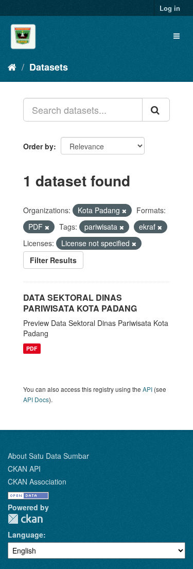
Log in (170, 8)
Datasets (48, 67)
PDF (31, 348)
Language (25, 534)
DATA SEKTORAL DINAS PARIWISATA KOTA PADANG (80, 302)
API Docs (36, 399)
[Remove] (124, 210)
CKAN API (24, 468)
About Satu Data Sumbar (48, 456)
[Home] (12, 66)
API (147, 389)
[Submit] (156, 110)
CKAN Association (37, 481)
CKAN (25, 518)
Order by (38, 146)
